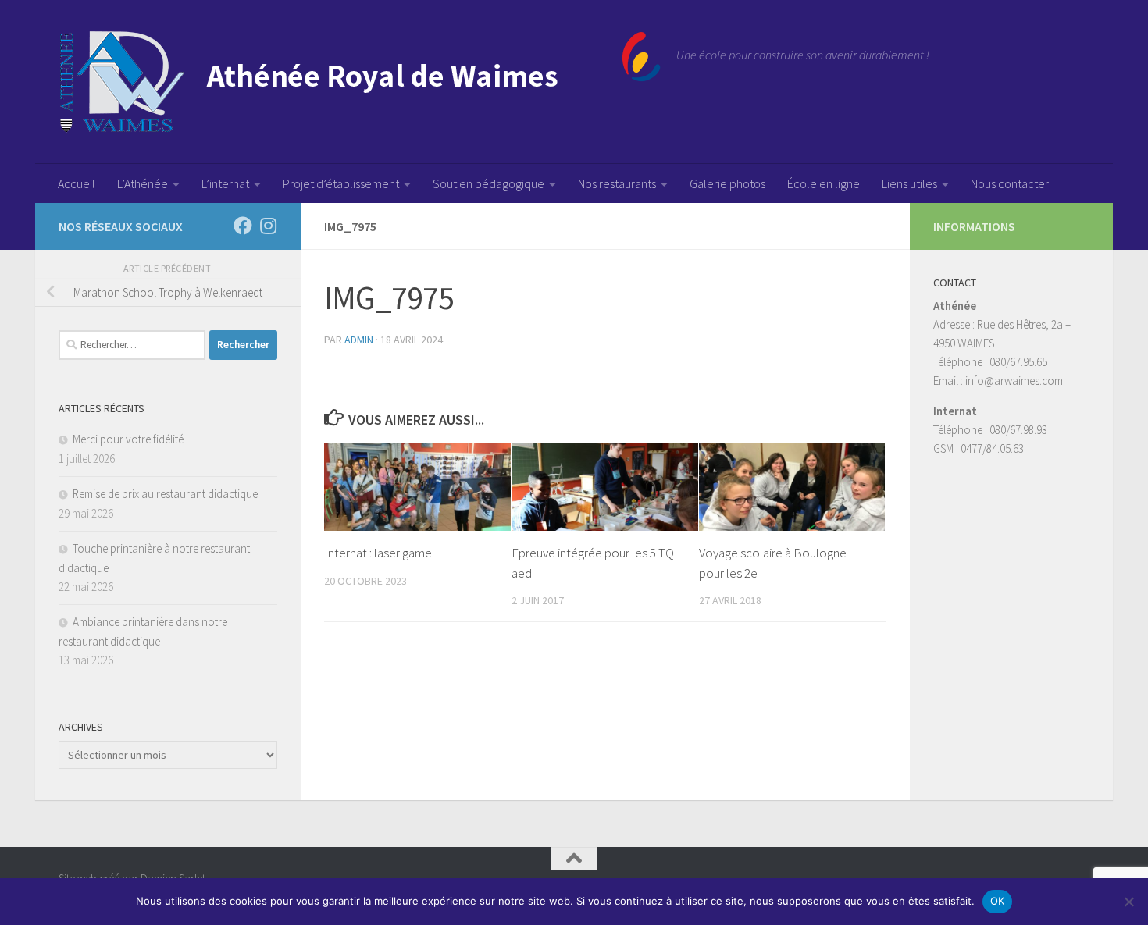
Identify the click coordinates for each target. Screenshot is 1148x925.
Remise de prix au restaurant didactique (165, 493)
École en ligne (823, 183)
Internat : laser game (378, 552)
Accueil (76, 183)
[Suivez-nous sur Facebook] (243, 225)
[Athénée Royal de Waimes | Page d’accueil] (360, 82)
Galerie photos (727, 183)
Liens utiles (909, 183)
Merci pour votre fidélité (128, 439)
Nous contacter (1010, 183)
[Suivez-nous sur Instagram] (267, 225)
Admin (358, 340)
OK (997, 901)
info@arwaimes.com (1014, 380)
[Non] (1128, 901)
